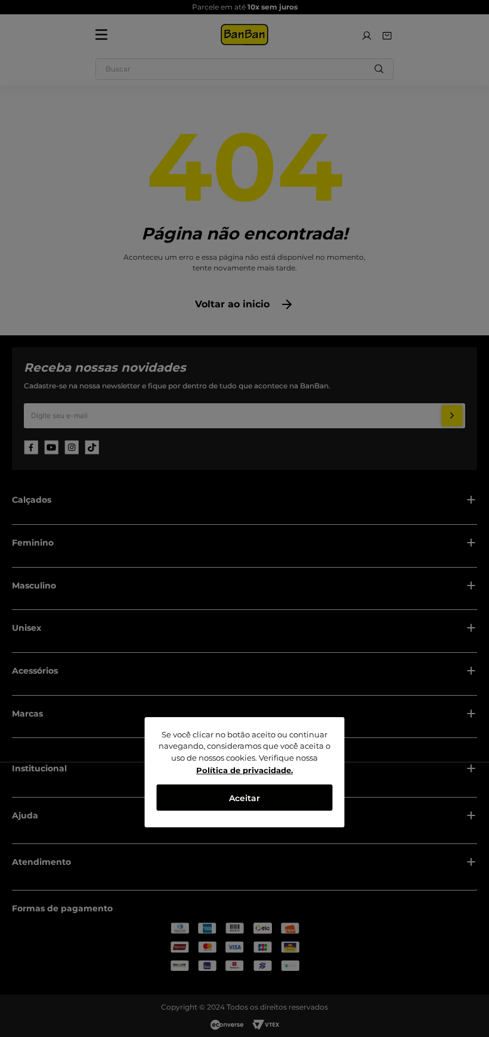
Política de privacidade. (244, 770)
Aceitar (244, 798)
